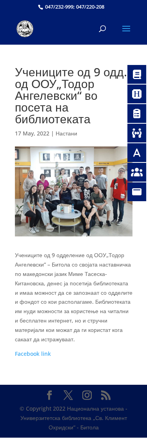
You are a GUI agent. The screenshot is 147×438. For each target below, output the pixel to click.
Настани (66, 133)
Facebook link (33, 353)
